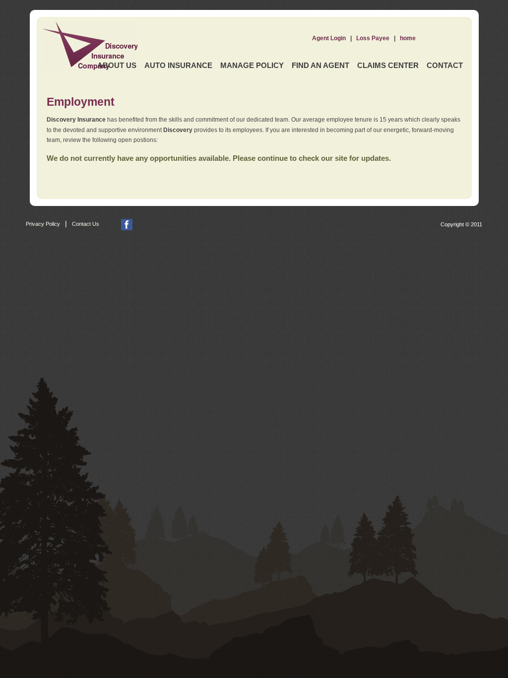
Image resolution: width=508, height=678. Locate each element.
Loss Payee (372, 38)
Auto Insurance (178, 65)
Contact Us (85, 224)
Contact (445, 65)
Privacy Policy (43, 224)
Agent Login (329, 38)
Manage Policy (252, 65)
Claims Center (388, 65)
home (408, 38)
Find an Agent (320, 65)
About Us (116, 65)
